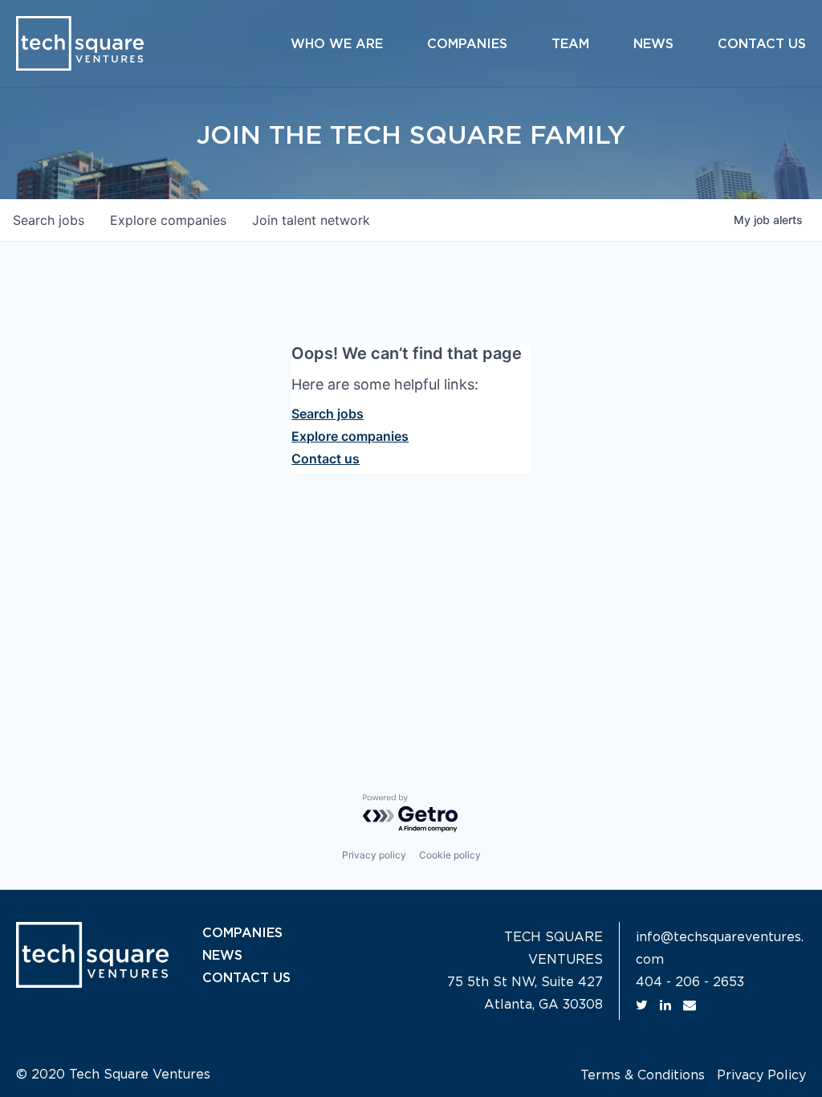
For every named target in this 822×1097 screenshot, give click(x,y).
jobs (48, 220)
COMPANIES (242, 933)
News (653, 44)
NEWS (222, 955)
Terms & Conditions (642, 1075)
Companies (467, 44)
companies (168, 220)
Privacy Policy (761, 1075)
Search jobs (327, 414)
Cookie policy (450, 855)
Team (570, 44)
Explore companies (350, 436)
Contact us (325, 459)
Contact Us (762, 44)
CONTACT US (246, 978)
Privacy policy (374, 855)
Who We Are (337, 44)
